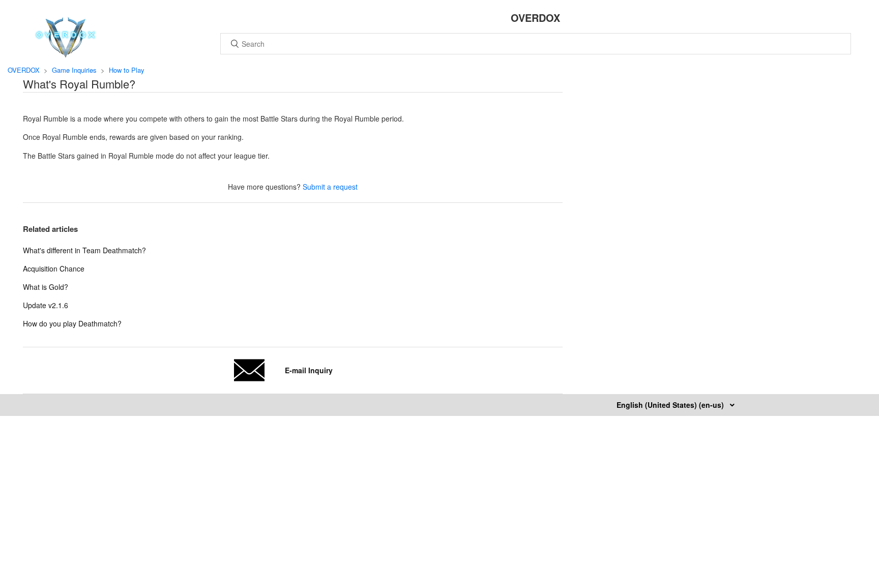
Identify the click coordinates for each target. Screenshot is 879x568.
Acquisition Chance (53, 268)
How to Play (126, 70)
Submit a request (330, 187)
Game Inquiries (74, 70)
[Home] (65, 54)
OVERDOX (24, 70)
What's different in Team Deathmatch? (84, 250)
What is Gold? (45, 287)
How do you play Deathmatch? (72, 323)
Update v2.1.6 (45, 305)
